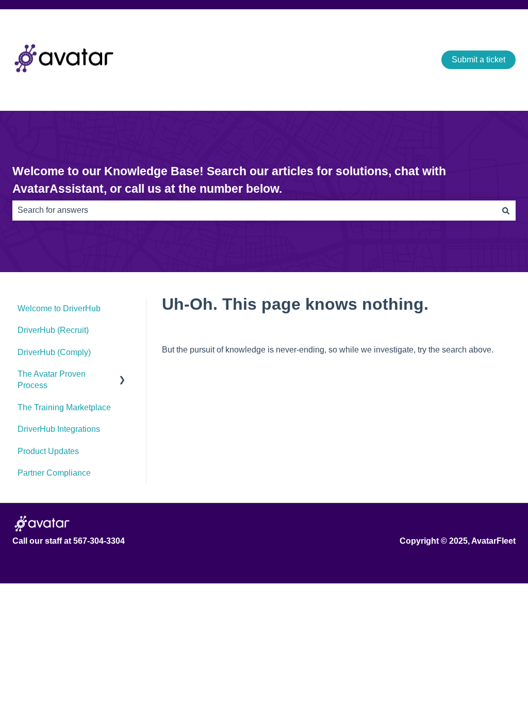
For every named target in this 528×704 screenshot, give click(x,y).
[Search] (506, 210)
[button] (122, 374)
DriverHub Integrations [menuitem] (59, 429)
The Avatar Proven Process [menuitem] (52, 380)
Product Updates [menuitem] (48, 451)
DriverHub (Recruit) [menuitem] (53, 330)
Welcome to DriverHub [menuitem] (59, 308)
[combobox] (254, 210)
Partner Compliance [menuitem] (54, 472)
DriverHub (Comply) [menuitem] (54, 352)
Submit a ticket (478, 59)
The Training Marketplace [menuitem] (64, 407)
